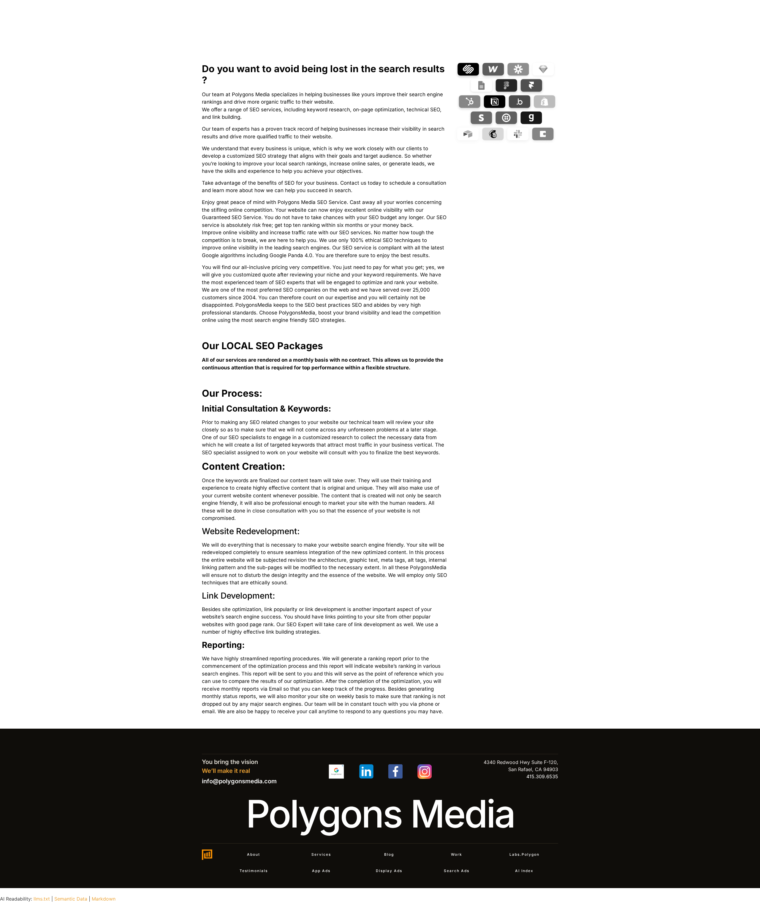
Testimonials (254, 870)
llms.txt (42, 899)
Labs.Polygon (524, 854)
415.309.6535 (542, 776)
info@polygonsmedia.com (239, 781)
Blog (389, 854)
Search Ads (456, 870)
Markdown (103, 899)
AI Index (524, 870)
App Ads (321, 870)
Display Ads (389, 870)
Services (321, 854)
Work (456, 854)
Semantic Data (70, 899)
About (253, 854)
